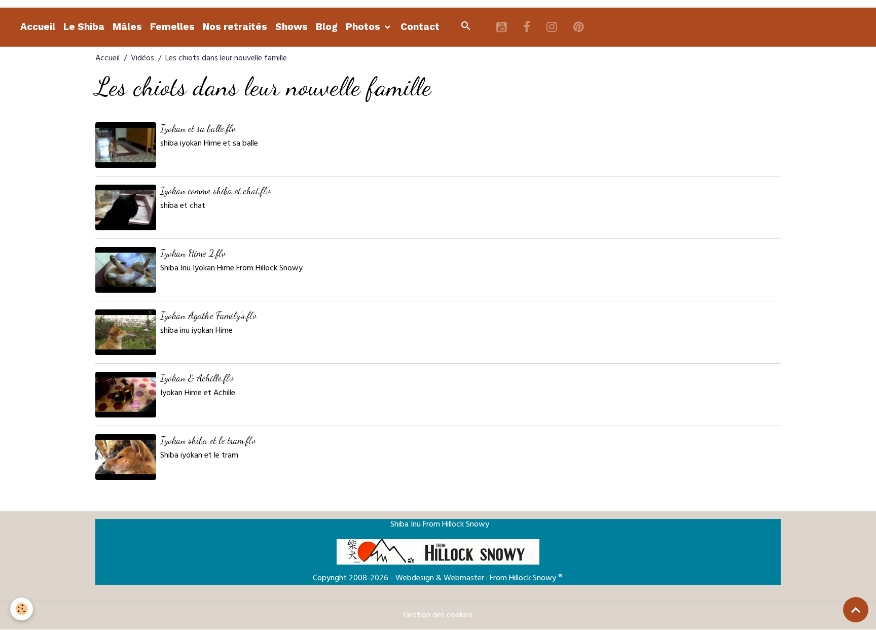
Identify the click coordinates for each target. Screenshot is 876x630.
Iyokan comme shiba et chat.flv (215, 190)
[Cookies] (21, 609)
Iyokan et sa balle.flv (198, 128)
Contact (420, 26)
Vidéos (142, 58)
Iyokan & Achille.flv (196, 377)
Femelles (172, 26)
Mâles (127, 26)
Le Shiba (83, 26)
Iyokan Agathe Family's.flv (208, 315)
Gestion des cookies (438, 616)
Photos (364, 26)
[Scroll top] (855, 609)
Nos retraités (235, 26)
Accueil (37, 26)
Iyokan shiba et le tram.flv (208, 440)
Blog (327, 26)
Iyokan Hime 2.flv (193, 253)
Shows (291, 26)
